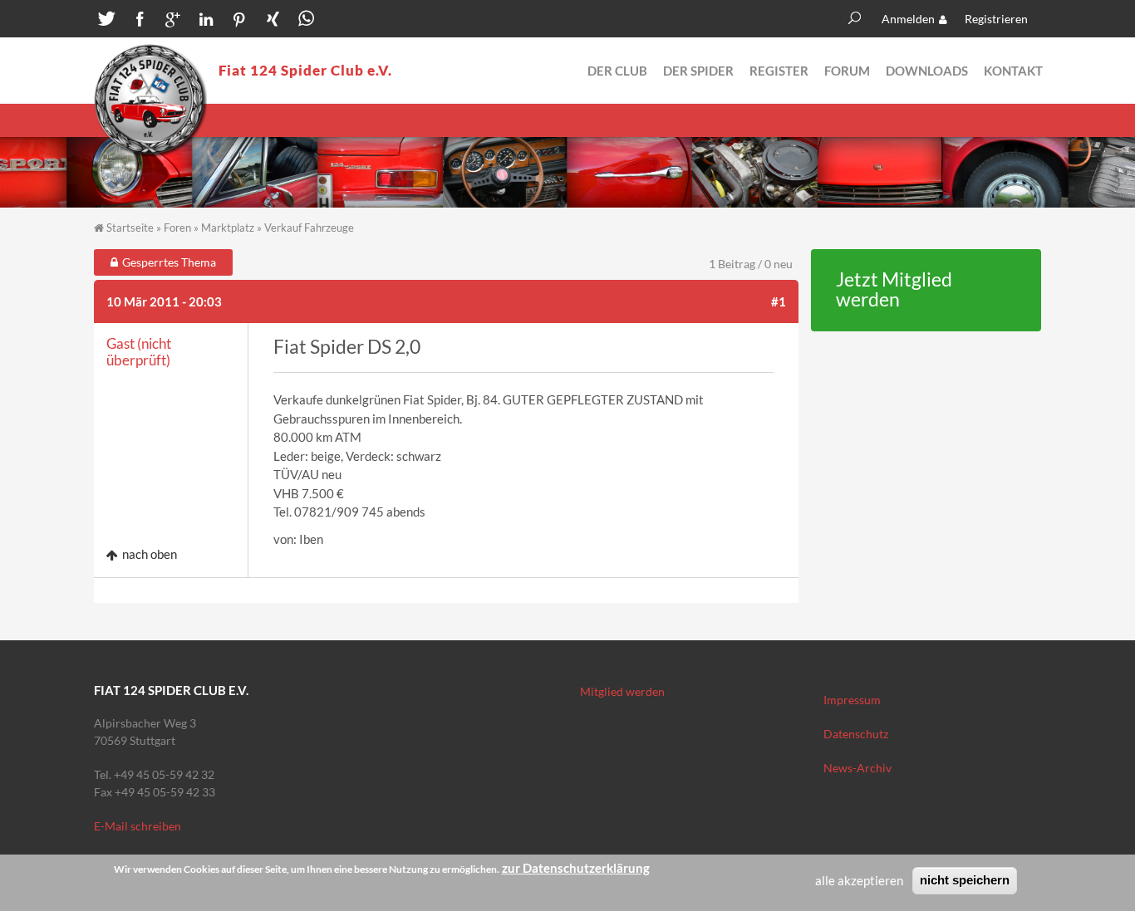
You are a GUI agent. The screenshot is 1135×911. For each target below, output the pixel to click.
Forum (847, 70)
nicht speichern (965, 880)
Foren (177, 227)
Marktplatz (227, 227)
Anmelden (908, 19)
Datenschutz (855, 734)
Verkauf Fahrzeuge (309, 227)
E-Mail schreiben (137, 826)
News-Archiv (857, 768)
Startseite (130, 227)
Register (778, 70)
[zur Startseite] (150, 100)
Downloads (927, 70)
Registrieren (996, 19)
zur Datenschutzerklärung (576, 867)
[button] (106, 20)
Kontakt (1013, 70)
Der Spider (698, 70)
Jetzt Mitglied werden (894, 289)
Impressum (852, 700)
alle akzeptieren (859, 880)
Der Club (617, 70)
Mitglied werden (622, 691)
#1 (778, 301)
